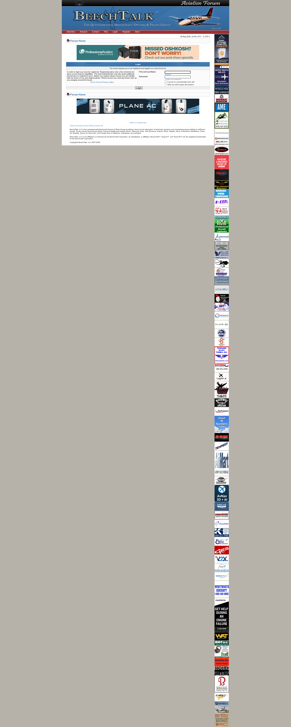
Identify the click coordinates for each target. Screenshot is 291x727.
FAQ (106, 32)
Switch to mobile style (138, 123)
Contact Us (98, 126)
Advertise (71, 32)
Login (115, 32)
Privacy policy (108, 82)
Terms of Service (76, 126)
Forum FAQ (88, 126)
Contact (95, 32)
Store (137, 32)
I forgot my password (173, 79)
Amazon (83, 32)
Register (126, 32)
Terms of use (95, 82)
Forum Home (78, 40)
